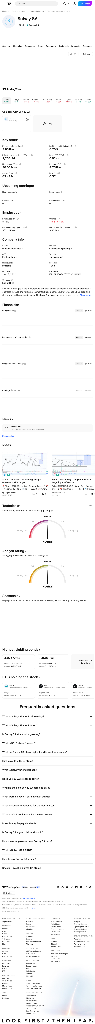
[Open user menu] (74, 3)
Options (5, 983)
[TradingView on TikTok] (85, 887)
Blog (28, 968)
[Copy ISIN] (72, 274)
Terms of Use (31, 996)
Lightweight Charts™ (81, 927)
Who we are (30, 963)
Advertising (78, 939)
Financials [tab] (17, 46)
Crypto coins (7, 936)
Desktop (5, 998)
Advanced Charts (80, 929)
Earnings (5, 966)
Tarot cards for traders (34, 986)
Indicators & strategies (59, 954)
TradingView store (33, 983)
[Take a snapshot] (70, 54)
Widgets (77, 921)
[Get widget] (75, 54)
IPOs (4, 971)
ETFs (4, 931)
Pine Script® (7, 988)
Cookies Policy (31, 1003)
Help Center (30, 971)
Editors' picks (56, 946)
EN (68, 4)
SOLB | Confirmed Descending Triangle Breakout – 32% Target (21, 481)
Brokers (29, 939)
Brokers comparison (33, 941)
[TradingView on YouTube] (67, 887)
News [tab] (40, 46)
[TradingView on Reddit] (90, 887)
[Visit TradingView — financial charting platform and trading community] (11, 89)
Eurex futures (31, 954)
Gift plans (29, 929)
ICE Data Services (29, 898)
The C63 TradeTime (33, 988)
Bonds (4, 934)
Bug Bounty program (34, 1011)
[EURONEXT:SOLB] (4, 475)
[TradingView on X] (58, 887)
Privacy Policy (31, 1001)
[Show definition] (22, 146)
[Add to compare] (27, 119)
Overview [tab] (6, 46)
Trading (54, 941)
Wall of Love (55, 924)
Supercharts (7, 921)
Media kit (29, 976)
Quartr (34, 908)
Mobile (4, 996)
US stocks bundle (33, 956)
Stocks (5, 929)
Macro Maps (7, 986)
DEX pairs (6, 941)
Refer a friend (56, 927)
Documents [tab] (30, 46)
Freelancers (55, 959)
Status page (30, 1013)
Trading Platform (80, 932)
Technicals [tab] (64, 46)
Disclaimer (30, 998)
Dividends (6, 968)
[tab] (79, 310)
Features (29, 921)
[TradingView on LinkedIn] (76, 887)
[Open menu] (3, 3)
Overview (29, 936)
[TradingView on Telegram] (81, 887)
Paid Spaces (55, 961)
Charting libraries (80, 924)
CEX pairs (6, 939)
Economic (6, 963)
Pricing (28, 924)
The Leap (29, 944)
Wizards (54, 956)
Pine (4, 944)
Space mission (31, 966)
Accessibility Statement (35, 1006)
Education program (81, 946)
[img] (38, 25)
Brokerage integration (82, 941)
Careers (29, 974)
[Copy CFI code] (13, 283)
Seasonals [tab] (87, 46)
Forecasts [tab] (75, 46)
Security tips (31, 1008)
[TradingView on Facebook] (62, 887)
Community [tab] (51, 46)
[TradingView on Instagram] (71, 887)
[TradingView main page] (9, 3)
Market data (30, 927)
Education (54, 944)
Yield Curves (7, 981)
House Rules (55, 932)
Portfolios (5, 978)
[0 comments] (86, 494)
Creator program (57, 929)
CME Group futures (33, 951)
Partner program (80, 944)
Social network (56, 921)
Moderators (55, 934)
